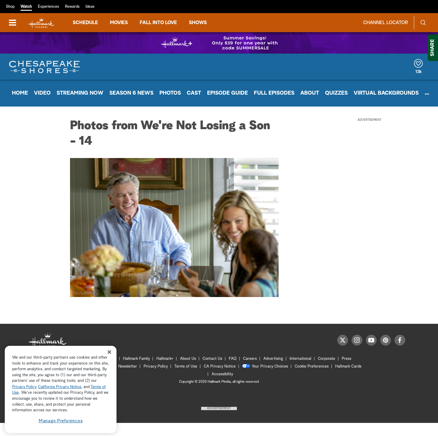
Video (42, 93)
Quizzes (336, 93)
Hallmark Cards (348, 366)
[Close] (109, 352)
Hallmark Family (136, 359)
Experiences (48, 7)
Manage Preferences (61, 421)
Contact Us (212, 359)
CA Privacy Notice (220, 366)
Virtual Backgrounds (386, 93)
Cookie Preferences (312, 366)
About (309, 93)
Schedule (85, 22)
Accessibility (222, 374)
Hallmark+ (164, 359)
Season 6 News (131, 93)
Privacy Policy (156, 366)
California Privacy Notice (59, 387)
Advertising (273, 359)
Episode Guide (227, 93)
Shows (198, 22)
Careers (250, 359)
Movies (119, 22)
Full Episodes (274, 93)
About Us (188, 359)
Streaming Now (80, 93)
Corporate (326, 359)
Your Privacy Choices (270, 366)
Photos (170, 93)
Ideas (90, 7)
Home (20, 93)
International (300, 359)
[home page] (41, 23)
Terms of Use (185, 366)
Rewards (72, 7)
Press (346, 359)
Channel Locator (385, 22)
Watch (26, 7)
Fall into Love (158, 22)
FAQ (233, 359)
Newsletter (127, 366)
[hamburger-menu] (12, 22)
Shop (10, 7)
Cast (194, 93)
